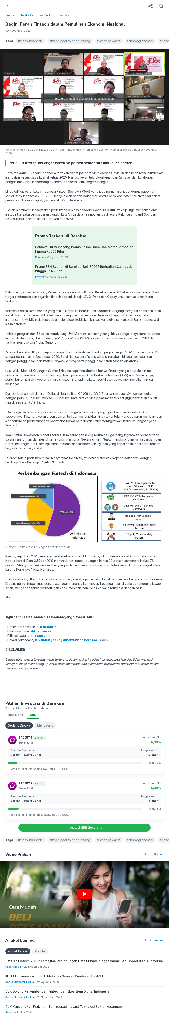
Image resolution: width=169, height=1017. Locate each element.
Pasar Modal (13, 966)
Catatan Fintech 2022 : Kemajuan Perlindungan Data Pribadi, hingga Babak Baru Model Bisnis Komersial (84, 961)
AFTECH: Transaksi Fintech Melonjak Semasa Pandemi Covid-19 (54, 976)
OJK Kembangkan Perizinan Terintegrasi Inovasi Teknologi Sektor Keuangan (63, 1006)
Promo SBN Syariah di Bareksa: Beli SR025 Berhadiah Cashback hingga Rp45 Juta (83, 269)
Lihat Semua (154, 854)
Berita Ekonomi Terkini (37, 15)
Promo (39, 257)
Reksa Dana (14, 715)
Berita (10, 15)
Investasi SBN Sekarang (84, 827)
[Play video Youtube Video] (84, 894)
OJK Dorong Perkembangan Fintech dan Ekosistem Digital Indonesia (57, 991)
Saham (9, 1012)
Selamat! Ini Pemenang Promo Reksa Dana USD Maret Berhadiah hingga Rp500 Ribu (84, 249)
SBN (33, 715)
